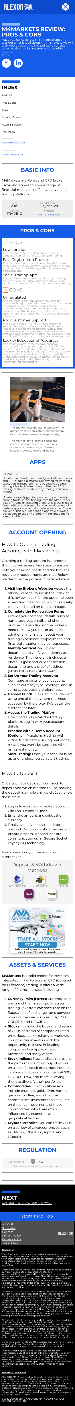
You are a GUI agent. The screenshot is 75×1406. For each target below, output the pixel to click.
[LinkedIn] (18, 63)
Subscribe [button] (8, 1228)
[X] (6, 63)
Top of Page (10, 1242)
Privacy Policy (11, 1235)
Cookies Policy (11, 1239)
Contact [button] (7, 1232)
